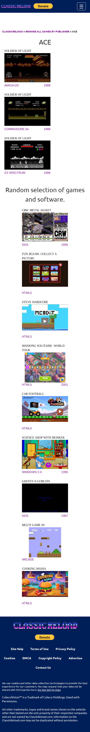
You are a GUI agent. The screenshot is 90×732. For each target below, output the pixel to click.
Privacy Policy (65, 649)
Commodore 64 (16, 129)
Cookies (9, 658)
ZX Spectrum (14, 172)
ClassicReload (12, 31)
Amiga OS (11, 85)
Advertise (75, 658)
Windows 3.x (32, 472)
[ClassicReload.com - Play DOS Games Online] (15, 6)
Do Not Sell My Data (49, 689)
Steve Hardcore (35, 302)
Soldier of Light (17, 50)
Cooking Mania (34, 568)
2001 (64, 384)
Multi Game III (33, 525)
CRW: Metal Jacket (36, 210)
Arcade (28, 559)
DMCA (26, 658)
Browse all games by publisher (47, 31)
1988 (47, 85)
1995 (64, 244)
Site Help (17, 649)
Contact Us (43, 667)
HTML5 (27, 292)
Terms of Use (39, 649)
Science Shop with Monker (43, 437)
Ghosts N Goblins (36, 481)
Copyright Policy (50, 658)
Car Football (33, 393)
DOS (25, 244)
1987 (64, 515)
